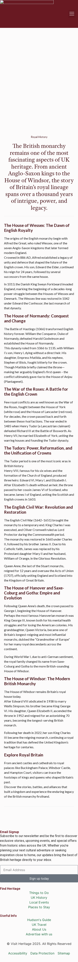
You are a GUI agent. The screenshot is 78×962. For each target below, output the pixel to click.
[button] (71, 14)
